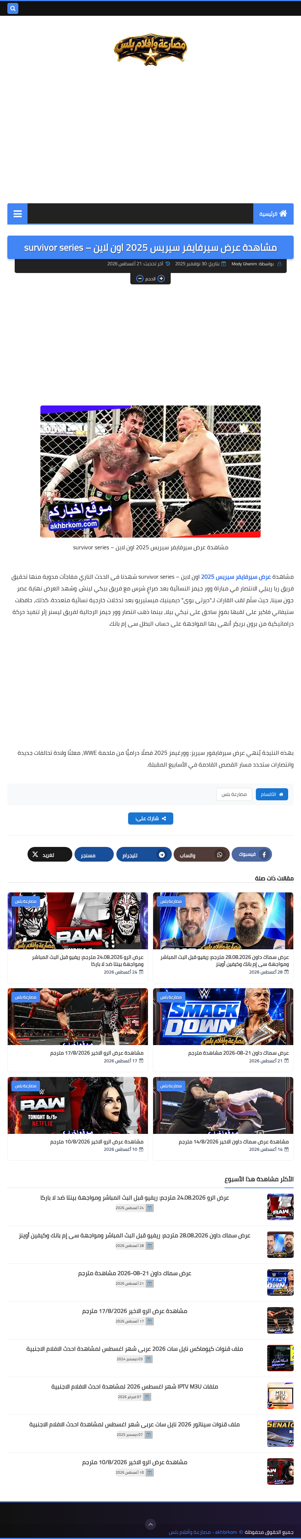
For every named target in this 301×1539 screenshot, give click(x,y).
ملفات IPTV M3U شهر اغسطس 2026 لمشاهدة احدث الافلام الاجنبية (134, 1386)
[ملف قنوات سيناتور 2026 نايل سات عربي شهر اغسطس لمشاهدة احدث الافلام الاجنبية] (280, 1433)
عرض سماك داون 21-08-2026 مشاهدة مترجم (238, 1053)
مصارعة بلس (234, 794)
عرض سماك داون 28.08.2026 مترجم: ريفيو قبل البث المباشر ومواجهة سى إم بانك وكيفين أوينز (224, 960)
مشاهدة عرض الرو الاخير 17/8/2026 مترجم (97, 1053)
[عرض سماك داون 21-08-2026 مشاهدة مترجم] (280, 1282)
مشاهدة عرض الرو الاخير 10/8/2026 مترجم (97, 1141)
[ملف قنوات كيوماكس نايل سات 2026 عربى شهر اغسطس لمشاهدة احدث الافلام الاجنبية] (280, 1358)
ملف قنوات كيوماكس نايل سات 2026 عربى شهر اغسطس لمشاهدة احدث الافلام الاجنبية (134, 1348)
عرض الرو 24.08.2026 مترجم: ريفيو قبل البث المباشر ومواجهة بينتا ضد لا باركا (88, 960)
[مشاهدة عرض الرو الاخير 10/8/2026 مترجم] (280, 1471)
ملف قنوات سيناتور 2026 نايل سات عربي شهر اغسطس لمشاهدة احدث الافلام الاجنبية (134, 1424)
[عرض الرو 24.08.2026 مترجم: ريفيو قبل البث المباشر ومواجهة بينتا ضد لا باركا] (280, 1207)
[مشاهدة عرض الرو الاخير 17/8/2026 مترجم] (280, 1320)
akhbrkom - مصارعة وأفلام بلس (203, 1532)
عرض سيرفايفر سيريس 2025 (236, 576)
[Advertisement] (150, 135)
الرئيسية (269, 214)
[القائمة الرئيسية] (17, 213)
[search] (12, 8)
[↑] (150, 1524)
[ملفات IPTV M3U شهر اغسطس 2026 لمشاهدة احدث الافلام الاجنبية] (280, 1396)
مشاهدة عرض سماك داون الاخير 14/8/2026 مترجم (234, 1141)
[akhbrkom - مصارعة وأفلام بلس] (150, 50)
